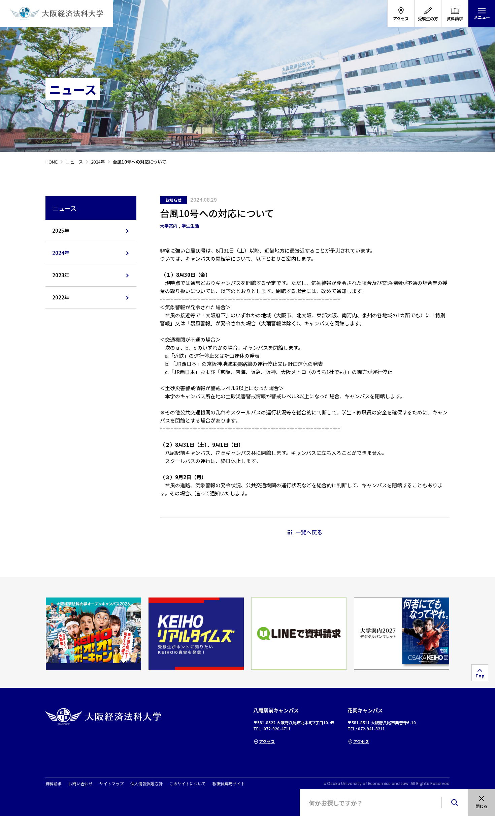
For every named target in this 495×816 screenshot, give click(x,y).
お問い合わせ (80, 784)
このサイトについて (187, 784)
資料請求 (53, 784)
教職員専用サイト (228, 784)
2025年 (60, 230)
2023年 (60, 275)
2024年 (60, 252)
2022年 (60, 297)
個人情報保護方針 (146, 784)
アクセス (267, 741)
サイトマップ (111, 784)
